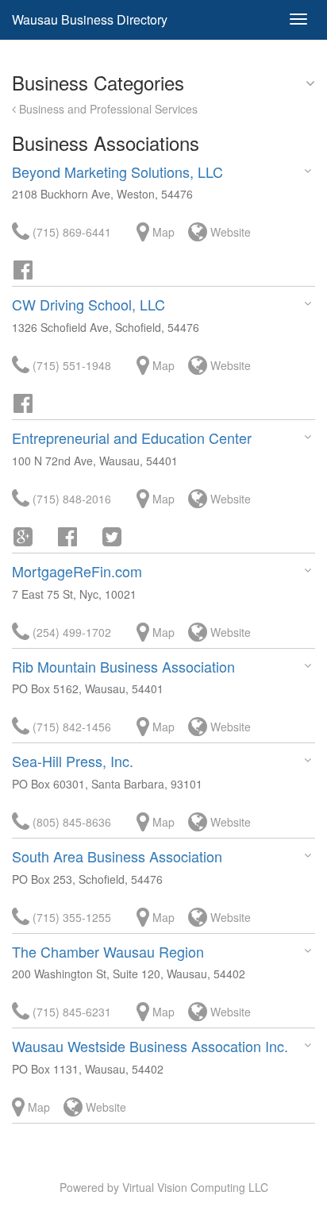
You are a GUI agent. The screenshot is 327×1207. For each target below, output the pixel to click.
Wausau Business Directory (89, 19)
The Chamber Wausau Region (108, 951)
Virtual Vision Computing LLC (195, 1187)
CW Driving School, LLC (88, 304)
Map (162, 232)
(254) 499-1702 (70, 632)
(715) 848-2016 (70, 499)
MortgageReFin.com (77, 571)
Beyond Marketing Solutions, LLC (117, 171)
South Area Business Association (117, 856)
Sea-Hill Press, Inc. (72, 760)
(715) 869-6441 (70, 232)
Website (229, 232)
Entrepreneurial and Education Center (132, 437)
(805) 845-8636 (70, 822)
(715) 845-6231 (70, 1012)
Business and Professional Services (107, 109)
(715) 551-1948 (70, 365)
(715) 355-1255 (70, 917)
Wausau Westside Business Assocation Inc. (150, 1045)
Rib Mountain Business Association (123, 666)
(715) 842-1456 (70, 727)
